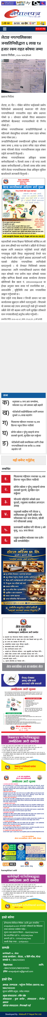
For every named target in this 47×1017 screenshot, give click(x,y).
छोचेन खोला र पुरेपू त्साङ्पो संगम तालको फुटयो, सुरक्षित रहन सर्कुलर (26, 434)
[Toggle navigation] (4, 29)
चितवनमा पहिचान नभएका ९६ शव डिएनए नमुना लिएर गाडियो (25, 424)
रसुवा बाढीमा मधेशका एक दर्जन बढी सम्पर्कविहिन (28, 539)
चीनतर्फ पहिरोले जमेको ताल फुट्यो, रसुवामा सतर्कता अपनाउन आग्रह (29, 502)
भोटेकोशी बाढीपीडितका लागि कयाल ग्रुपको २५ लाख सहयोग (28, 413)
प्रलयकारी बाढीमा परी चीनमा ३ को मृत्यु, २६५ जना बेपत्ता (30, 529)
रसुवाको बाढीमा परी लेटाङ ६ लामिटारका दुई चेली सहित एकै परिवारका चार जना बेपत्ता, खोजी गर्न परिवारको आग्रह (29, 517)
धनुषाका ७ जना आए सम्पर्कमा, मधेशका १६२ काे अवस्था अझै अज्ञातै (27, 403)
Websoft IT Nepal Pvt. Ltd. (30, 1014)
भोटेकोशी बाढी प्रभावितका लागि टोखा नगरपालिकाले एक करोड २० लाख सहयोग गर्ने (27, 445)
